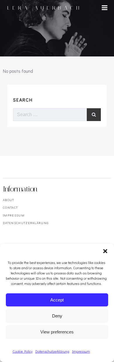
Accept (57, 299)
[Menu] (105, 8)
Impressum (81, 351)
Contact (10, 207)
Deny (57, 315)
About (8, 200)
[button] (105, 251)
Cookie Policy (22, 351)
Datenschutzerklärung (52, 351)
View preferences (57, 331)
